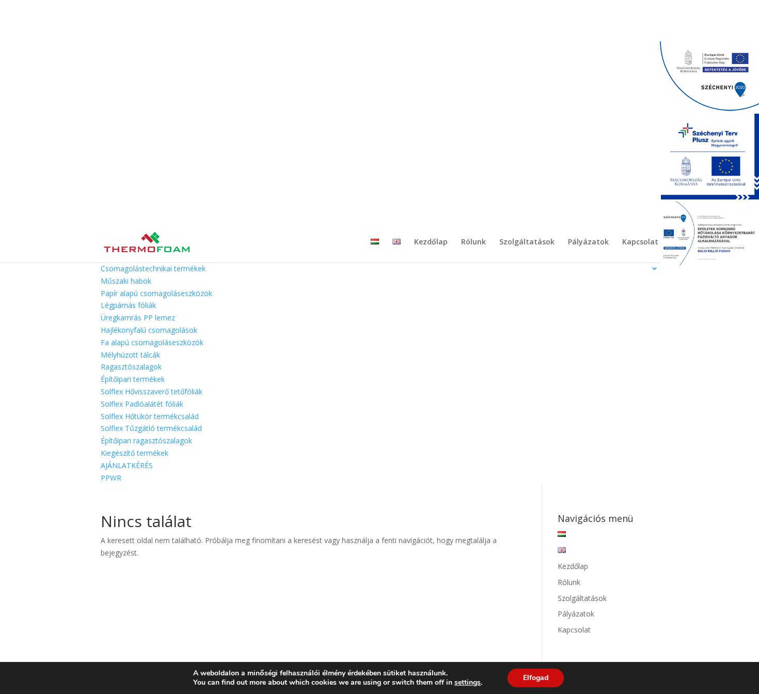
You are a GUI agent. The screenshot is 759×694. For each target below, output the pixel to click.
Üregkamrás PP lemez (138, 317)
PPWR (111, 478)
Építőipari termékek (133, 379)
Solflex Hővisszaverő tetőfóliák (151, 391)
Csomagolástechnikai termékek (153, 268)
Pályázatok (588, 242)
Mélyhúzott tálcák (130, 355)
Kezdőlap (431, 242)
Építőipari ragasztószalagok (146, 440)
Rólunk (473, 242)
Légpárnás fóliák (128, 305)
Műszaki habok (126, 281)
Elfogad (535, 678)
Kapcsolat (640, 242)
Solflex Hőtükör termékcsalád (150, 416)
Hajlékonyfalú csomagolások (149, 330)
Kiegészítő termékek (134, 453)
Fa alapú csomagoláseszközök (152, 342)
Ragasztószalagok (131, 367)
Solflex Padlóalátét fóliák (142, 404)
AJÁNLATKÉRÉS (127, 465)
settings (467, 682)
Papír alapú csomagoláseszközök (156, 293)
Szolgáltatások (527, 242)
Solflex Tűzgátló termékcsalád (151, 428)
